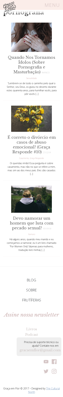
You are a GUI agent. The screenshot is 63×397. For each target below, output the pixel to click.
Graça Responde (37, 158)
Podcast (31, 335)
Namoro (31, 234)
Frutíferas (31, 300)
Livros (31, 329)
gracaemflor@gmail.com (39, 350)
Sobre (31, 289)
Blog (31, 279)
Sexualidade (31, 78)
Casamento (24, 158)
